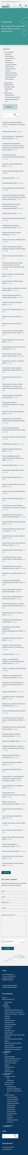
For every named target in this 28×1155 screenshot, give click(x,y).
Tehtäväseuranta (10, 69)
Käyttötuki (8, 1051)
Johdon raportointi (10, 73)
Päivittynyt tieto (9, 85)
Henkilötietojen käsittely (9, 985)
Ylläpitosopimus (10, 1067)
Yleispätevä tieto (9, 87)
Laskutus (8, 71)
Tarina (6, 1004)
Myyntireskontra (10, 58)
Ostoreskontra (9, 67)
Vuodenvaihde (9, 95)
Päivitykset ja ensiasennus (13, 1049)
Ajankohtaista (8, 83)
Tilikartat (7, 1008)
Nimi (3, 891)
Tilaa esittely (9, 1073)
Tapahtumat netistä (11, 75)
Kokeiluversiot (9, 1071)
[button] (6, 872)
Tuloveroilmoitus (10, 77)
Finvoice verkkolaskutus (12, 97)
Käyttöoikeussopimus (11, 1061)
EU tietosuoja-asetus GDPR (13, 1039)
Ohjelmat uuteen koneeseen (13, 1047)
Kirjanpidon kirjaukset (12, 99)
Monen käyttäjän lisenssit (12, 1059)
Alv (6, 101)
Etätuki (7, 1041)
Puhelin (3, 908)
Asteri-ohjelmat (9, 52)
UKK (6, 1055)
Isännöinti (8, 60)
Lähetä (7, 948)
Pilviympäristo (9, 79)
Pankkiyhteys (9, 62)
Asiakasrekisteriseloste (9, 987)
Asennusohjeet (9, 1045)
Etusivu (4, 997)
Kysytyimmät (8, 93)
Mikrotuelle (8, 89)
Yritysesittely (8, 1002)
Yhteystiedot (6, 1126)
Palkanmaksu (9, 56)
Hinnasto (7, 1069)
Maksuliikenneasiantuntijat (13, 1043)
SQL (6, 91)
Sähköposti (5, 902)
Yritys (3, 896)
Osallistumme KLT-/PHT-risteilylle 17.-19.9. (11, 1)
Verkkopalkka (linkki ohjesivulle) (15, 1035)
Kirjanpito (8, 54)
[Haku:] (17, 6)
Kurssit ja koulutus (10, 1063)
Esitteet (7, 1065)
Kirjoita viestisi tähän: (8, 915)
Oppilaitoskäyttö (10, 1057)
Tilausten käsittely (11, 65)
